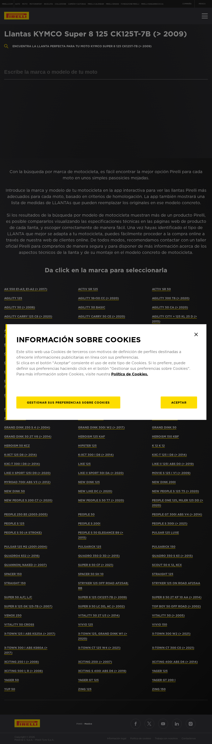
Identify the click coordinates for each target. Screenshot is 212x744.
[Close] (196, 334)
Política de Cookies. (129, 374)
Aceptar (179, 402)
